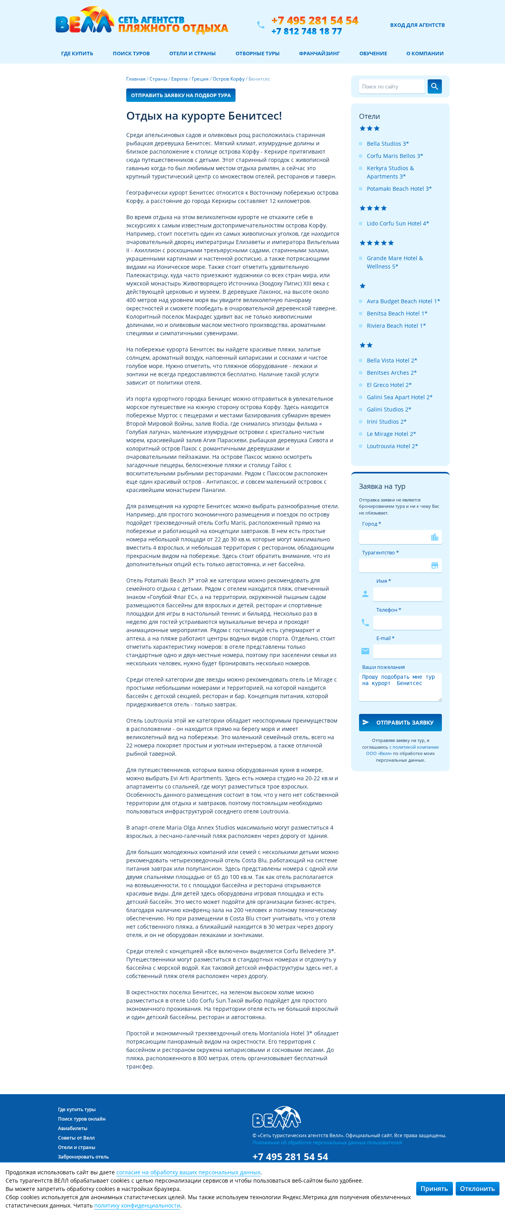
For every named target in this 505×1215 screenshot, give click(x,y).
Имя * (383, 580)
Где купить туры (77, 1109)
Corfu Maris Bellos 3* (395, 156)
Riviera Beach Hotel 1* (396, 325)
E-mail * (385, 638)
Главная (136, 78)
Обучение (373, 53)
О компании (425, 53)
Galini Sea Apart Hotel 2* (400, 397)
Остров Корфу (229, 78)
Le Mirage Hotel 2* (391, 434)
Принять (434, 1188)
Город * (371, 523)
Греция (200, 78)
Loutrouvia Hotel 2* (392, 446)
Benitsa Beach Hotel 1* (397, 313)
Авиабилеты (73, 1128)
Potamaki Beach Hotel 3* (399, 188)
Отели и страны (192, 53)
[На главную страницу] (141, 25)
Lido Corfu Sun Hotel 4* (398, 223)
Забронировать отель (83, 1156)
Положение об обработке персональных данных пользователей (327, 1142)
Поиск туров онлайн (82, 1118)
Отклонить (477, 1188)
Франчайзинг (319, 53)
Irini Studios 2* (387, 421)
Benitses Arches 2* (392, 372)
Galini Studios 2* (389, 409)
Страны (158, 78)
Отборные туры (258, 53)
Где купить (77, 53)
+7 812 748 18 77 (306, 31)
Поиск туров (131, 53)
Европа (179, 78)
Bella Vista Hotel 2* (392, 360)
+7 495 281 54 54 (314, 20)
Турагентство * (380, 552)
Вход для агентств (417, 24)
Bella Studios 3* (388, 143)
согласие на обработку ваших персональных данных (188, 1172)
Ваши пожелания (383, 666)
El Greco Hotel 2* (389, 385)
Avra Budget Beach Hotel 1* (403, 301)
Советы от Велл (76, 1137)
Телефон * (388, 609)
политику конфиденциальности (137, 1205)
